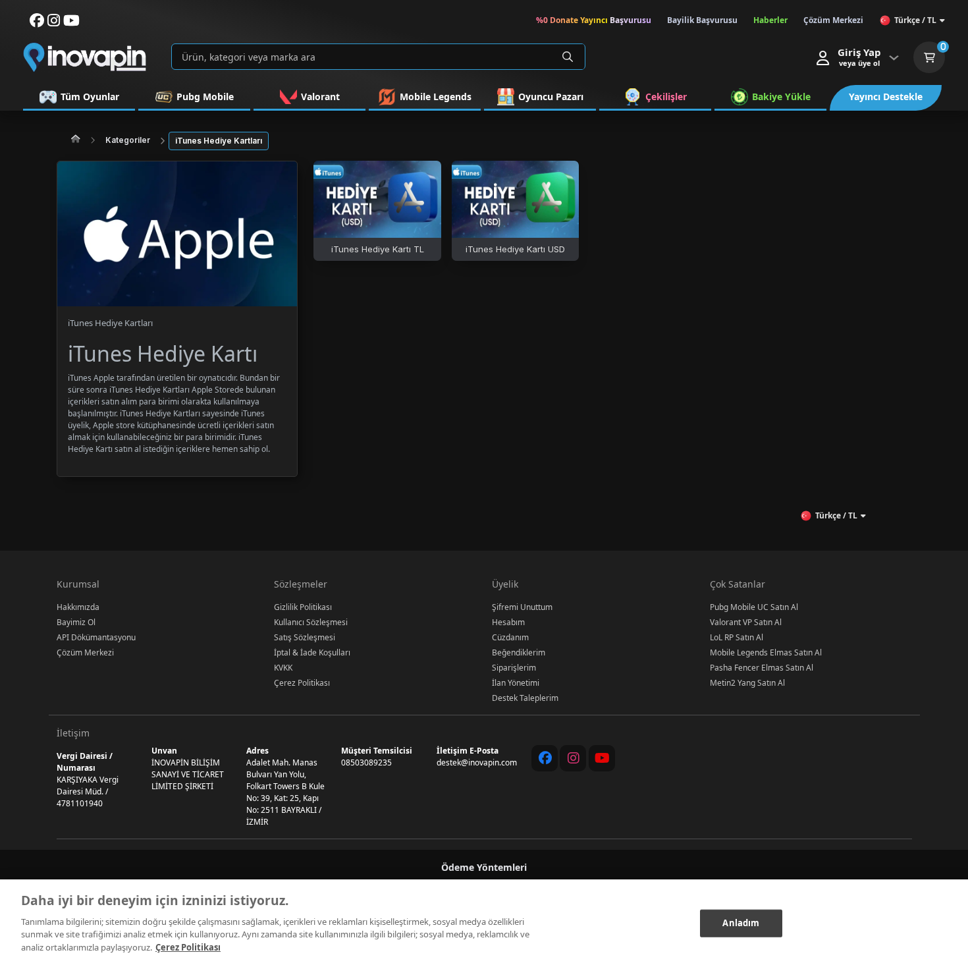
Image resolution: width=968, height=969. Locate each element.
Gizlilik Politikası (303, 607)
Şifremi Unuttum (522, 607)
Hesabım (508, 622)
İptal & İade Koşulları (312, 652)
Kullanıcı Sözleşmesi (311, 622)
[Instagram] (573, 758)
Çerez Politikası (302, 682)
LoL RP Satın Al (736, 637)
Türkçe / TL (915, 20)
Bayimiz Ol (76, 622)
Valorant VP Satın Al (746, 622)
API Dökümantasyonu (96, 637)
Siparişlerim (514, 667)
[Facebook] (544, 758)
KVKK (283, 667)
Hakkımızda (78, 607)
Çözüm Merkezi (85, 652)
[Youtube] (602, 758)
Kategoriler (127, 140)
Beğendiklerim (518, 652)
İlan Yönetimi (515, 682)
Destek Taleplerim (525, 698)
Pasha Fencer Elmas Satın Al (761, 667)
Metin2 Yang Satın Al (747, 682)
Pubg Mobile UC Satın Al (754, 607)
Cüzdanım (510, 637)
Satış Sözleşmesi (304, 637)
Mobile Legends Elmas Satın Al (766, 652)
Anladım (740, 922)
